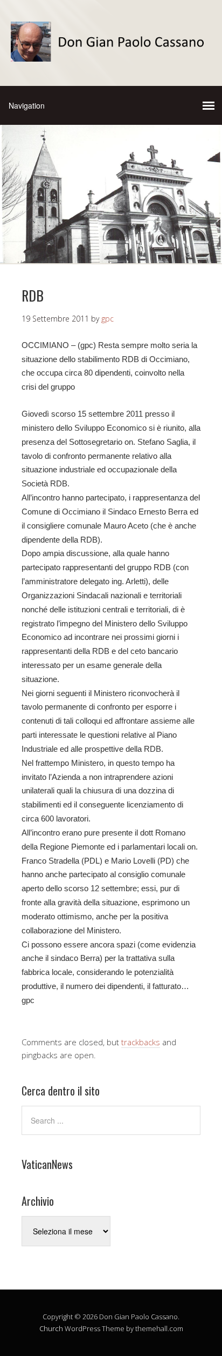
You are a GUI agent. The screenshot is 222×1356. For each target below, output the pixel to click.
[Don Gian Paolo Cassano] (111, 52)
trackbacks (140, 1042)
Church (51, 1328)
